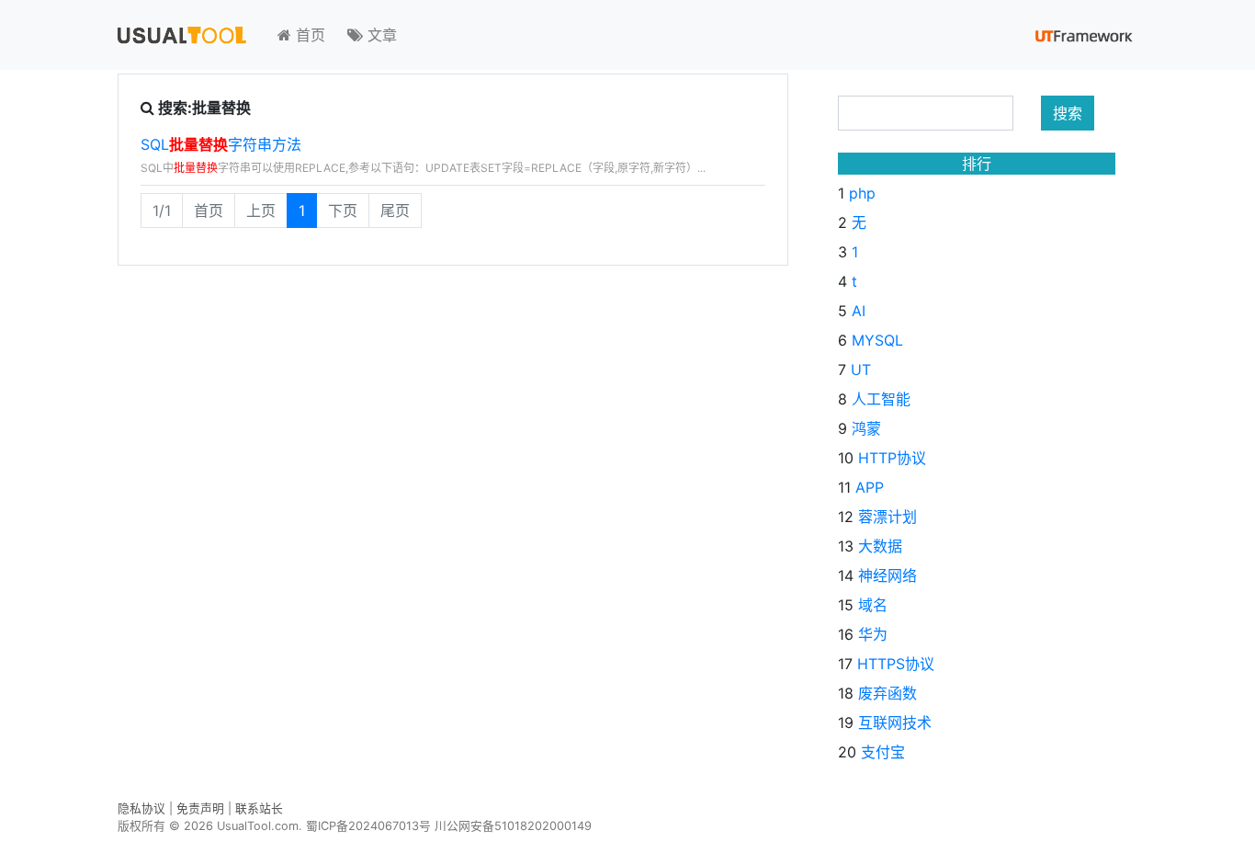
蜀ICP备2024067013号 (368, 826)
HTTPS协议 (895, 663)
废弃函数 (887, 693)
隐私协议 (141, 808)
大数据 (880, 546)
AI (858, 311)
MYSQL (877, 340)
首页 (308, 35)
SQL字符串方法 (221, 144)
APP (869, 487)
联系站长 (259, 808)
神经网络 (887, 575)
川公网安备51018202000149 (513, 826)
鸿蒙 (866, 428)
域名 (873, 605)
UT (861, 369)
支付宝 (883, 752)
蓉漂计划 (887, 516)
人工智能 (881, 399)
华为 (873, 634)
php (862, 193)
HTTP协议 (892, 458)
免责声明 (200, 808)
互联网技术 (895, 722)
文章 (380, 35)
